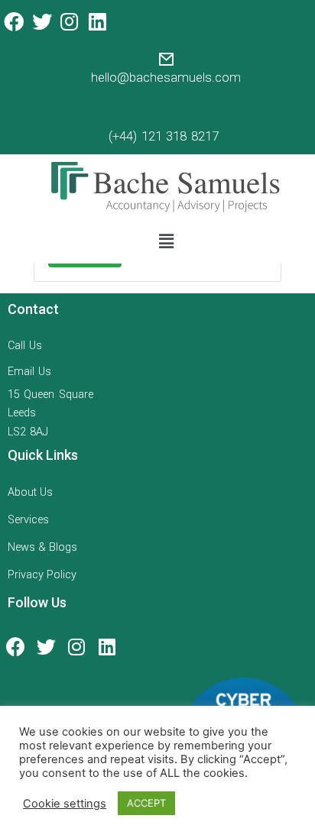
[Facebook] (14, 21)
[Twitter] (41, 21)
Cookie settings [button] (64, 803)
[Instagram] (69, 21)
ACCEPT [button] (146, 803)
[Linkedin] (97, 21)
